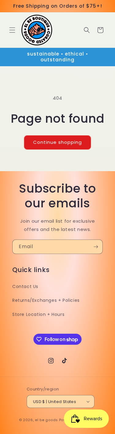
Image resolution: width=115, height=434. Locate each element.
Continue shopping (57, 142)
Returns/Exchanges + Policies (46, 300)
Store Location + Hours (38, 314)
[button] (12, 30)
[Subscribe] (95, 247)
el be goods (46, 419)
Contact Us (25, 286)
